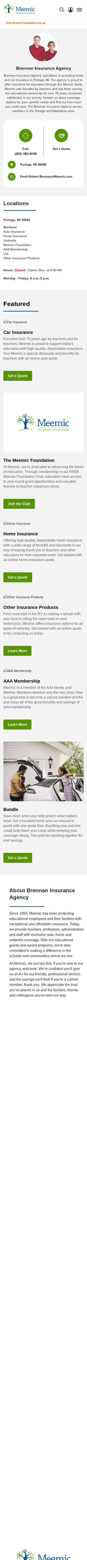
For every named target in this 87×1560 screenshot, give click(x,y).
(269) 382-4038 (25, 154)
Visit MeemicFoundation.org (24, 23)
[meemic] (19, 9)
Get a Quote (18, 376)
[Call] (25, 137)
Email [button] (24, 176)
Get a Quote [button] (61, 149)
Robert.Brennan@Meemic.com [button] (50, 176)
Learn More (17, 651)
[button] (14, 177)
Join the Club (19, 504)
